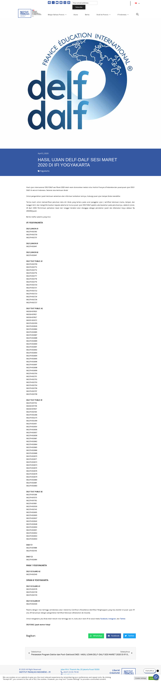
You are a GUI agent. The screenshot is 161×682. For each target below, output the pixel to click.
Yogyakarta (44, 171)
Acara (75, 15)
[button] (137, 14)
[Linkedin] (68, 2)
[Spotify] (61, 2)
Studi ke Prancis (102, 15)
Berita (87, 15)
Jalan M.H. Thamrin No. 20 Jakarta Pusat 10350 (80, 669)
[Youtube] (57, 2)
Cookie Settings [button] (140, 678)
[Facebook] (49, 2)
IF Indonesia (122, 15)
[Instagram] (65, 2)
